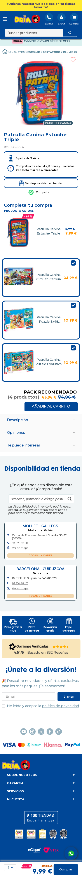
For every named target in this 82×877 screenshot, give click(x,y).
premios (41, 833)
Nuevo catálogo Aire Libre (41, 43)
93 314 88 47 (20, 583)
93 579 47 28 (20, 542)
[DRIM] (27, 19)
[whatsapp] (38, 192)
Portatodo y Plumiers (59, 52)
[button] (41, 5)
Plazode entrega (32, 629)
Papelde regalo (69, 629)
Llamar (49, 23)
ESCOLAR (33, 52)
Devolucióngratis (50, 629)
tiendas (41, 817)
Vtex (50, 850)
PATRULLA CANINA (58, 123)
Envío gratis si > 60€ (13, 629)
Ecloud (32, 850)
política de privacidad (60, 706)
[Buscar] (70, 33)
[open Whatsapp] (71, 853)
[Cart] (74, 19)
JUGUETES (17, 52)
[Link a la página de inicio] (5, 52)
